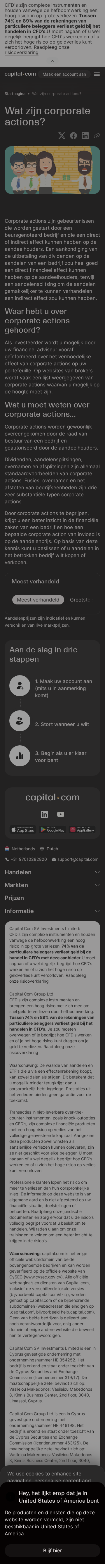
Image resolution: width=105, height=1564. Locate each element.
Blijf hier (52, 1550)
